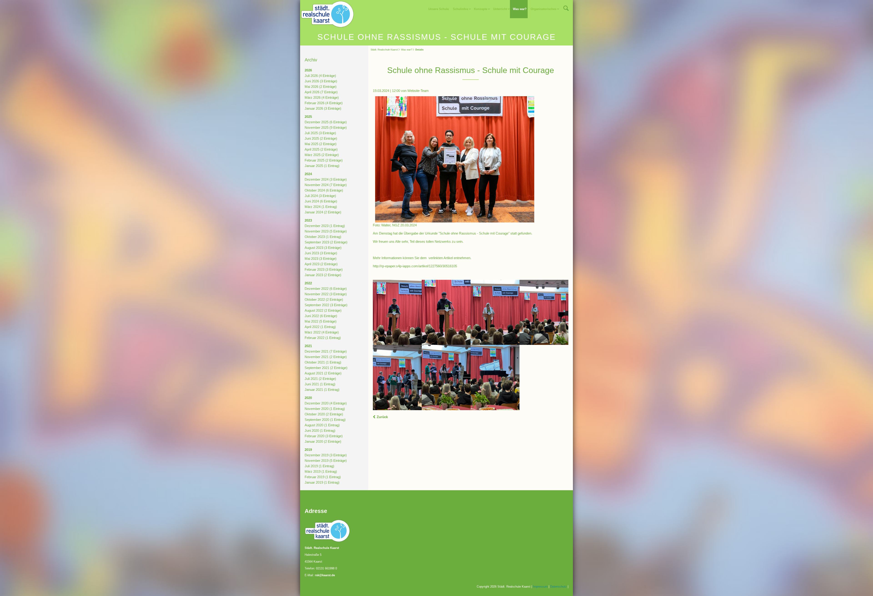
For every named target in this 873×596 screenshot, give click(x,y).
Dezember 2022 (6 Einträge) (326, 288)
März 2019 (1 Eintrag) (321, 471)
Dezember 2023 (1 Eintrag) (325, 226)
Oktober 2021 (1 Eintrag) (323, 362)
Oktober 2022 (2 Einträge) (324, 299)
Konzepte (480, 9)
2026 (308, 70)
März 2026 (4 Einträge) (322, 97)
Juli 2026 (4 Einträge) (320, 76)
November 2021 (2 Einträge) (326, 357)
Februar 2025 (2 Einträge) (324, 160)
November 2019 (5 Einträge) (326, 460)
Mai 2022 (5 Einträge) (320, 321)
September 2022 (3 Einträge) (326, 305)
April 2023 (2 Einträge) (321, 264)
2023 (308, 220)
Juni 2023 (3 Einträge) (321, 253)
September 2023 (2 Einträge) (326, 242)
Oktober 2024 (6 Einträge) (324, 190)
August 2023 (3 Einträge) (323, 248)
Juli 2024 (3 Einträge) (320, 196)
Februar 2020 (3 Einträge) (324, 436)
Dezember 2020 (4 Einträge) (326, 403)
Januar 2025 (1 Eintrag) (322, 166)
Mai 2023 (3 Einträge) (320, 258)
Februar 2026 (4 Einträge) (324, 103)
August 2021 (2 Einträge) (323, 373)
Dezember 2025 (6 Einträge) (326, 122)
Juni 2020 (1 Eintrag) (320, 430)
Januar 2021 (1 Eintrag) (322, 389)
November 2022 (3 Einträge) (326, 294)
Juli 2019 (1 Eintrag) (319, 466)
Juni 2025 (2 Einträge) (321, 138)
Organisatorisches (543, 9)
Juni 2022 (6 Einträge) (321, 316)
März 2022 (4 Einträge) (322, 332)
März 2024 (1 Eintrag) (321, 207)
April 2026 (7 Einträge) (321, 92)
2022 (308, 283)
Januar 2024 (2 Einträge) (323, 212)
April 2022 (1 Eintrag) (320, 327)
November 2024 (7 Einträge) (326, 185)
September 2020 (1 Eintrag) (325, 420)
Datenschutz (558, 586)
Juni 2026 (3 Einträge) (321, 81)
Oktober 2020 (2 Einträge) (324, 414)
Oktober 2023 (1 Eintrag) (323, 237)
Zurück (382, 417)
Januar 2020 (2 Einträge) (323, 441)
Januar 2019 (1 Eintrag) (322, 482)
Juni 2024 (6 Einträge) (321, 201)
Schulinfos (460, 9)
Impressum (540, 586)
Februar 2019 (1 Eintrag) (323, 477)
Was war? (520, 9)
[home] (327, 14)
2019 (308, 450)
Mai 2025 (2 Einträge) (320, 144)
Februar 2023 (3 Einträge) (324, 269)
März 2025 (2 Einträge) (322, 155)
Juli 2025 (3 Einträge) (320, 133)
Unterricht (500, 9)
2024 (308, 174)
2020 (308, 398)
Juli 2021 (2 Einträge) (320, 379)
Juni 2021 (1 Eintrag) (320, 384)
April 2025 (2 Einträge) (321, 149)
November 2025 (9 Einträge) (326, 127)
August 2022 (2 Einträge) (323, 310)
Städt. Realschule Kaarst (384, 49)
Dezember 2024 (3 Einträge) (326, 179)
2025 (308, 117)
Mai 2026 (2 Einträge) (320, 86)
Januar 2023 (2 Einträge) (323, 275)
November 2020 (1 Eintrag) (325, 409)
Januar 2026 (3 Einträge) (323, 108)
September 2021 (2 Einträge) (326, 368)
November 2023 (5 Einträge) (326, 231)
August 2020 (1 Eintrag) (322, 425)
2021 (308, 346)
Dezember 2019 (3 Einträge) (326, 455)
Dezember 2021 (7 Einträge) (326, 351)
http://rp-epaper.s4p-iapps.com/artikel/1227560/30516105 (415, 266)
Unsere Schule (438, 9)
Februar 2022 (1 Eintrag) (323, 338)
